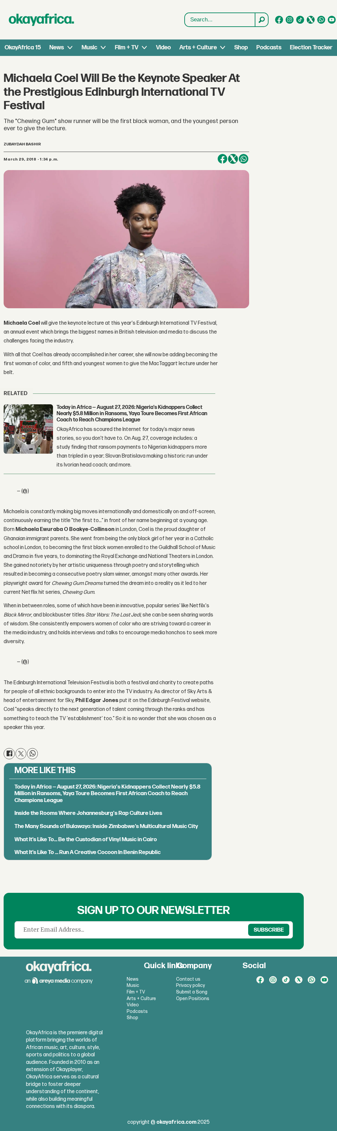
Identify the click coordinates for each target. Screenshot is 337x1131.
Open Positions (192, 998)
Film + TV (126, 47)
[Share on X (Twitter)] (233, 159)
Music (89, 47)
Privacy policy (190, 985)
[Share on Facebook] (222, 159)
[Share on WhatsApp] (243, 159)
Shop (241, 47)
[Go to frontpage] (41, 19)
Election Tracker (311, 47)
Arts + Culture (198, 47)
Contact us (188, 979)
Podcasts (268, 47)
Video (163, 47)
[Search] (261, 19)
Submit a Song (191, 992)
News (56, 47)
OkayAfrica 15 (23, 47)
